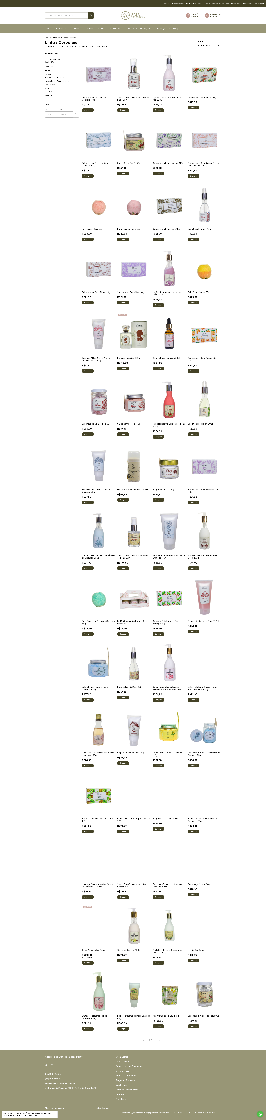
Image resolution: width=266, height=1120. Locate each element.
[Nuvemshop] (132, 1113)
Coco (47, 88)
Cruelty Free (121, 1085)
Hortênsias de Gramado (54, 77)
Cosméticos (60, 29)
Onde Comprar (122, 1061)
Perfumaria (76, 29)
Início (47, 38)
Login (193, 14)
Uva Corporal (50, 85)
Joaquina (49, 67)
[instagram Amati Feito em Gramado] (46, 1065)
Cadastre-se (196, 16)
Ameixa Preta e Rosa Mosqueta (57, 81)
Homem (90, 29)
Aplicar (76, 115)
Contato (120, 1094)
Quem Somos (122, 1057)
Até (60, 109)
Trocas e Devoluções (126, 1075)
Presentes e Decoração (139, 29)
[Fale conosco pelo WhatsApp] (260, 1114)
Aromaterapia (116, 29)
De (46, 109)
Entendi (36, 1115)
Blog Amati (121, 1099)
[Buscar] (91, 15)
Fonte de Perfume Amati (127, 1089)
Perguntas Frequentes (126, 1080)
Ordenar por (202, 41)
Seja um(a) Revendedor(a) (166, 29)
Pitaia (47, 70)
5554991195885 (53, 1074)
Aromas (101, 29)
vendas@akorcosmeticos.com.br (60, 1083)
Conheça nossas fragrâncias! (129, 1066)
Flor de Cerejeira (51, 92)
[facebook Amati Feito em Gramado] (52, 1065)
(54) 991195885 (52, 1078)
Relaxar (48, 74)
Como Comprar (123, 1071)
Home (47, 29)
